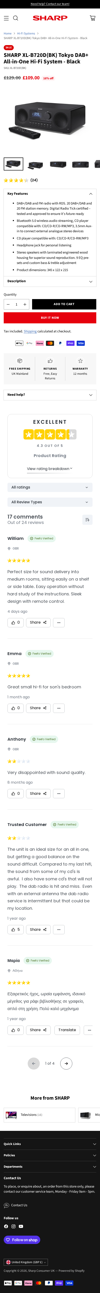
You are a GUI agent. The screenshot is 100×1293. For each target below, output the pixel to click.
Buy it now (50, 318)
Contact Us (19, 1205)
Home (8, 33)
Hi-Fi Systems (26, 33)
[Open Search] (15, 18)
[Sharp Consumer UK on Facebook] (6, 1227)
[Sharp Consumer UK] (50, 18)
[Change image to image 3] (58, 164)
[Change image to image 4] (80, 164)
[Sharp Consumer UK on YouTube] (21, 1227)
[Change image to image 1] (13, 164)
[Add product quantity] (25, 304)
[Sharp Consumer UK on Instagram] (13, 1227)
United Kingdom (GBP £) (27, 1262)
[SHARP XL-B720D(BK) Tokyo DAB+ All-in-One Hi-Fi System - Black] (50, 120)
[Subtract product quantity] (8, 304)
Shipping (30, 331)
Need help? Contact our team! (50, 4)
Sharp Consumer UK (41, 1270)
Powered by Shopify (71, 1270)
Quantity (10, 294)
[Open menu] (6, 18)
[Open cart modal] (92, 18)
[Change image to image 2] (36, 164)
